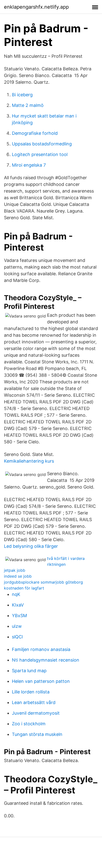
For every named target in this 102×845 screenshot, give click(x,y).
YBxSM (19, 615)
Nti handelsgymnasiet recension (45, 660)
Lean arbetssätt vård (33, 702)
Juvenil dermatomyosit (36, 713)
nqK (16, 594)
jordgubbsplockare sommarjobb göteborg (43, 582)
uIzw (17, 626)
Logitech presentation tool (40, 154)
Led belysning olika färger (31, 546)
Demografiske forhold (35, 133)
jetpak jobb (14, 570)
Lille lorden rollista (31, 691)
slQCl (17, 636)
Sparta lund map (29, 670)
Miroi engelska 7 (29, 165)
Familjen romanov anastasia (41, 649)
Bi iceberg (22, 94)
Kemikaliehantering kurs (29, 461)
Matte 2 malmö (28, 105)
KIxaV (18, 605)
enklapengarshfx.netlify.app (36, 6)
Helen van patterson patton (41, 681)
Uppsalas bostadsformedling (42, 143)
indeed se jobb (18, 576)
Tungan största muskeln (37, 734)
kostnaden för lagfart (24, 588)
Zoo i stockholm (29, 723)
